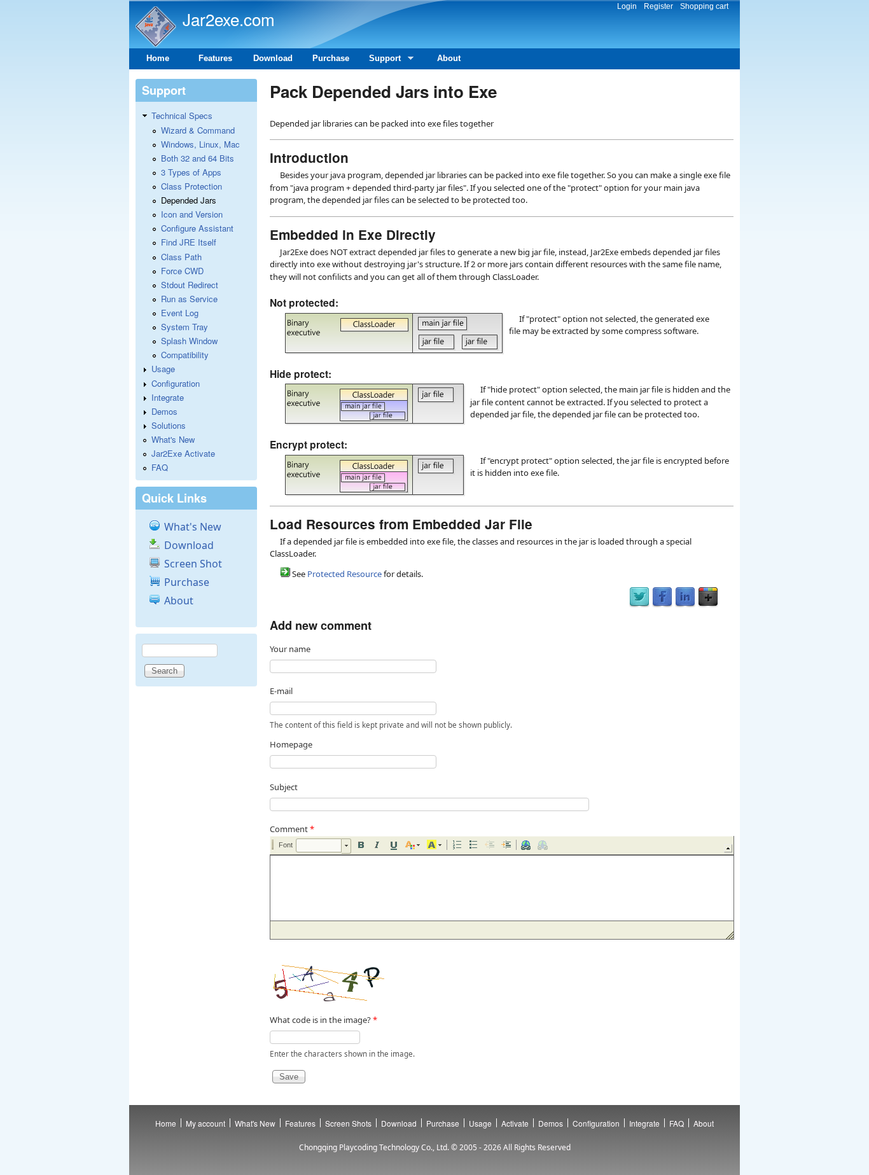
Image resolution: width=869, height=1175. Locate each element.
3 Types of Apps (191, 172)
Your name (290, 649)
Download (273, 58)
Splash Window (189, 341)
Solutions (168, 425)
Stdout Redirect (189, 285)
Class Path (181, 257)
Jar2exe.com (229, 19)
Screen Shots (348, 1123)
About (449, 58)
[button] (323, 846)
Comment (292, 829)
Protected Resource (344, 574)
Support (380, 61)
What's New (173, 439)
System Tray (184, 327)
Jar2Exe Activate (183, 453)
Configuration (175, 383)
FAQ (159, 467)
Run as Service (189, 299)
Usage (163, 369)
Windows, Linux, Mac (200, 144)
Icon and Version (192, 214)
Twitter (639, 597)
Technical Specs (181, 115)
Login (627, 6)
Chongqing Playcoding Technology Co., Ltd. (374, 1147)
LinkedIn (685, 597)
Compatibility (185, 355)
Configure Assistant (197, 228)
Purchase (330, 58)
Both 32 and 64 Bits (197, 158)
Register (658, 6)
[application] (501, 888)
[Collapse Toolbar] (728, 848)
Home (157, 58)
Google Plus (708, 597)
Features (215, 58)
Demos (164, 411)
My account (205, 1123)
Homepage (291, 744)
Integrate (167, 397)
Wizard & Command (198, 130)
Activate (515, 1123)
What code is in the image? (323, 1020)
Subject (284, 787)
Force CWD (182, 271)
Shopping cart (704, 6)
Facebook (662, 597)
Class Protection (191, 186)
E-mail (281, 691)
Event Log (179, 313)
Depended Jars (188, 200)
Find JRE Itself (188, 242)
